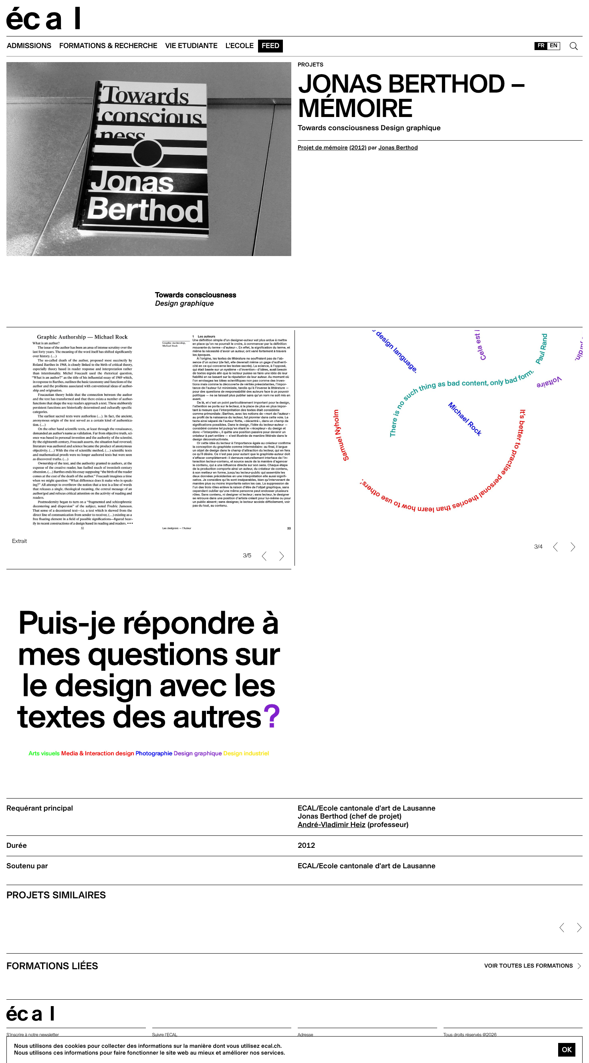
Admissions (29, 46)
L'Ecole (240, 46)
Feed (270, 46)
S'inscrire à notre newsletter (32, 1034)
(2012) (358, 148)
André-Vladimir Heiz (331, 825)
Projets (310, 65)
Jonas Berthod (398, 148)
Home (43, 18)
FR (541, 45)
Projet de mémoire (323, 148)
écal (30, 1013)
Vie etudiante (191, 46)
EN (553, 45)
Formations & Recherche (108, 46)
